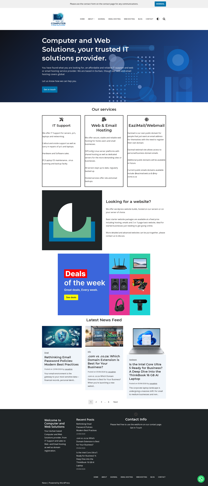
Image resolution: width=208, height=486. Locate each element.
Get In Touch (136, 427)
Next (115, 402)
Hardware (133, 359)
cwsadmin (68, 369)
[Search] (164, 19)
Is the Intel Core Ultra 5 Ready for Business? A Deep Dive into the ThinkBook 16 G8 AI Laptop (145, 372)
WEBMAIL (160, 4)
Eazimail (101, 19)
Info (89, 352)
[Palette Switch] (158, 19)
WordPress (65, 483)
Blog (140, 19)
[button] (201, 479)
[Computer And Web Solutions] (58, 19)
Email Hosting (114, 19)
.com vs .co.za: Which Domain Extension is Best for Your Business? (104, 362)
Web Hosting (129, 19)
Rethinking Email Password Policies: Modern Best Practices (61, 360)
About (104, 477)
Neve (44, 483)
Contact (149, 19)
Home (82, 19)
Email (46, 352)
